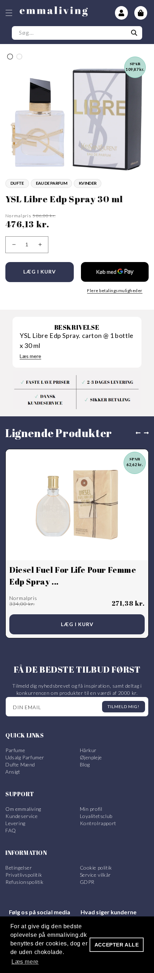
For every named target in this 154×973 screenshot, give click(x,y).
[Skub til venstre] (136, 433)
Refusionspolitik (24, 882)
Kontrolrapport (98, 823)
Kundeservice (21, 816)
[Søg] (134, 33)
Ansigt (12, 772)
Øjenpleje (91, 757)
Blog (85, 764)
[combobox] (77, 33)
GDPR (87, 882)
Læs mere (30, 356)
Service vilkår (95, 875)
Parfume (15, 750)
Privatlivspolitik (23, 875)
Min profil (91, 809)
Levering (15, 823)
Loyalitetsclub (96, 816)
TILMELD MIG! (123, 706)
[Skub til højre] (148, 433)
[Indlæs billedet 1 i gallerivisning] (10, 56)
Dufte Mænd (20, 764)
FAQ (10, 830)
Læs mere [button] (25, 962)
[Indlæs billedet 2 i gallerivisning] (19, 56)
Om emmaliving (23, 809)
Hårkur (88, 750)
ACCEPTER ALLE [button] (117, 945)
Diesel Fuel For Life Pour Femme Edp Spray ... (72, 576)
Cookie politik (96, 868)
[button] (9, 13)
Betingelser (18, 868)
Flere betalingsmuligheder (115, 290)
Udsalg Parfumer (24, 757)
